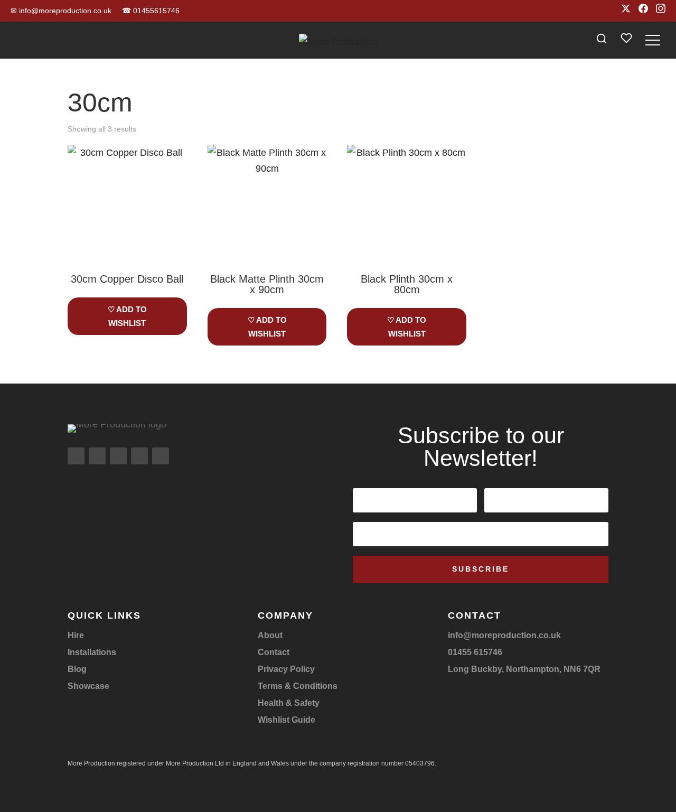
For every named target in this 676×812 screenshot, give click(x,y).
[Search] (601, 40)
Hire (76, 635)
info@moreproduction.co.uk (61, 10)
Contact (273, 652)
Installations (92, 652)
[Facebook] (643, 11)
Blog (77, 669)
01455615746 (151, 10)
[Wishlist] (626, 40)
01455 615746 (475, 652)
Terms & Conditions (297, 686)
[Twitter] (626, 11)
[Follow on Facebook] (97, 455)
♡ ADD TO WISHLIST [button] (127, 316)
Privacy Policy (286, 669)
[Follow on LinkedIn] (139, 455)
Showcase (88, 686)
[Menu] (652, 40)
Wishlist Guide (286, 719)
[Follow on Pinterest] (160, 455)
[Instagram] (660, 11)
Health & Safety (289, 702)
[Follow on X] (118, 455)
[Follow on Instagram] (76, 455)
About (270, 635)
